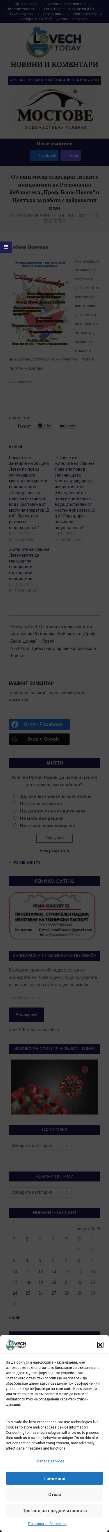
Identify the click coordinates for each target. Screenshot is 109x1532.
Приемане (54, 1478)
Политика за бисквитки (47, 1524)
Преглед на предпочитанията (54, 1510)
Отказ (54, 1494)
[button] (100, 1345)
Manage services (50, 1461)
